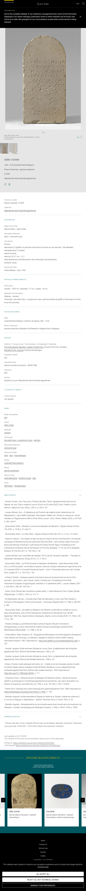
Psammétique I (20, 455)
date (34, 478)
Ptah (6, 455)
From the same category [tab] (43, 767)
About (43, 840)
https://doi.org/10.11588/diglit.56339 (19, 673)
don (5, 418)
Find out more (43, 867)
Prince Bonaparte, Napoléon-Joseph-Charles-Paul (23, 347)
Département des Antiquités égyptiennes (20, 210)
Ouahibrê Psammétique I (14, 463)
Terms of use (43, 848)
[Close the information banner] (80, 16)
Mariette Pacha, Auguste (14, 350)
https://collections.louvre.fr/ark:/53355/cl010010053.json (37, 745)
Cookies (43, 852)
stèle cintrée (9, 425)
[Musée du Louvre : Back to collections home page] (43, 4)
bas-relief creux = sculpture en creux (18, 440)
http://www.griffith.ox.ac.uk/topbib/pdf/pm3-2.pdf (58, 641)
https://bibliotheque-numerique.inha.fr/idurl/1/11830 (25, 692)
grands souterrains (11, 471)
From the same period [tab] (43, 765)
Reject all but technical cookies (43, 880)
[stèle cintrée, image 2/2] (13, 148)
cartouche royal (10, 448)
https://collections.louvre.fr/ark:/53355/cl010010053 (33, 743)
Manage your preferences (43, 885)
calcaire (7, 433)
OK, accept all (43, 874)
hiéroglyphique (20, 486)
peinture (37, 440)
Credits (43, 856)
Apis (11, 455)
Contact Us (43, 844)
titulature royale (25, 478)
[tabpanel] (43, 800)
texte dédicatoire (10, 478)
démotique (8, 486)
